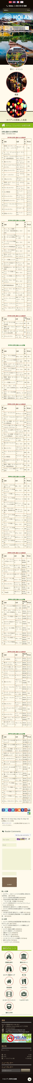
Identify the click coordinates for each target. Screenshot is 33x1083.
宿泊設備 (9, 987)
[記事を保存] (29, 813)
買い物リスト (7, 934)
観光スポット (24, 962)
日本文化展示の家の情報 (10, 899)
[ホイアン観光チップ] (9, 970)
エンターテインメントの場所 (11, 938)
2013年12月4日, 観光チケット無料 (13, 912)
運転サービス (7, 933)
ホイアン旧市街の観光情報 (11, 897)
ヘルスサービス (7, 942)
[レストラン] (24, 983)
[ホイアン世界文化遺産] (16, 18)
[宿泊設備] (9, 983)
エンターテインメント (9, 1000)
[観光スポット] (24, 957)
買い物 (24, 975)
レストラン (24, 987)
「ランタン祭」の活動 (9, 901)
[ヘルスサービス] (23, 995)
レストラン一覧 (7, 936)
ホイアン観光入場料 (9, 929)
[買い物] (24, 970)
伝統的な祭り (9, 962)
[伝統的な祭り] (9, 957)
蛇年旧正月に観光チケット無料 (12, 907)
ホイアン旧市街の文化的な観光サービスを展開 (16, 909)
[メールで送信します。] (25, 810)
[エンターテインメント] (9, 995)
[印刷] (29, 810)
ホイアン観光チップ (9, 931)
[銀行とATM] (9, 1008)
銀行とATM (6, 940)
